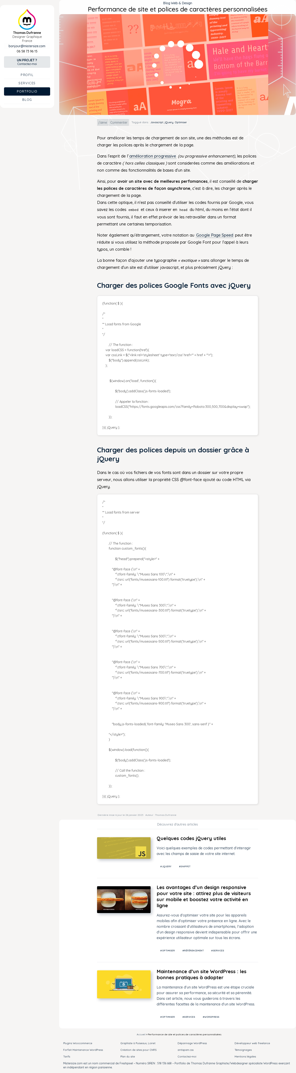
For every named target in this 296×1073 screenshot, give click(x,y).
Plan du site (127, 1056)
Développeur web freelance (252, 1043)
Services (27, 83)
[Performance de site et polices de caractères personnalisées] (177, 114)
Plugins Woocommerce (77, 1043)
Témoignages (243, 1049)
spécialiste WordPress (263, 1063)
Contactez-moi (27, 62)
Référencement (194, 950)
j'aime (102, 122)
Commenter (118, 122)
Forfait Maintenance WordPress (83, 1049)
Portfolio (27, 91)
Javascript (156, 122)
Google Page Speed (214, 235)
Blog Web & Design (177, 3)
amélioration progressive (152, 156)
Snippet (185, 866)
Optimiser (181, 122)
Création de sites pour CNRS (138, 1049)
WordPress (211, 1017)
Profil (27, 75)
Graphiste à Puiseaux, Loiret (137, 1043)
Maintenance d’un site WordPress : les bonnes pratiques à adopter (201, 974)
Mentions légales (245, 1056)
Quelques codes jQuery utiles (191, 838)
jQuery (169, 122)
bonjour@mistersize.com (27, 46)
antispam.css (186, 1049)
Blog (27, 100)
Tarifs (66, 1056)
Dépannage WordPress (192, 1043)
